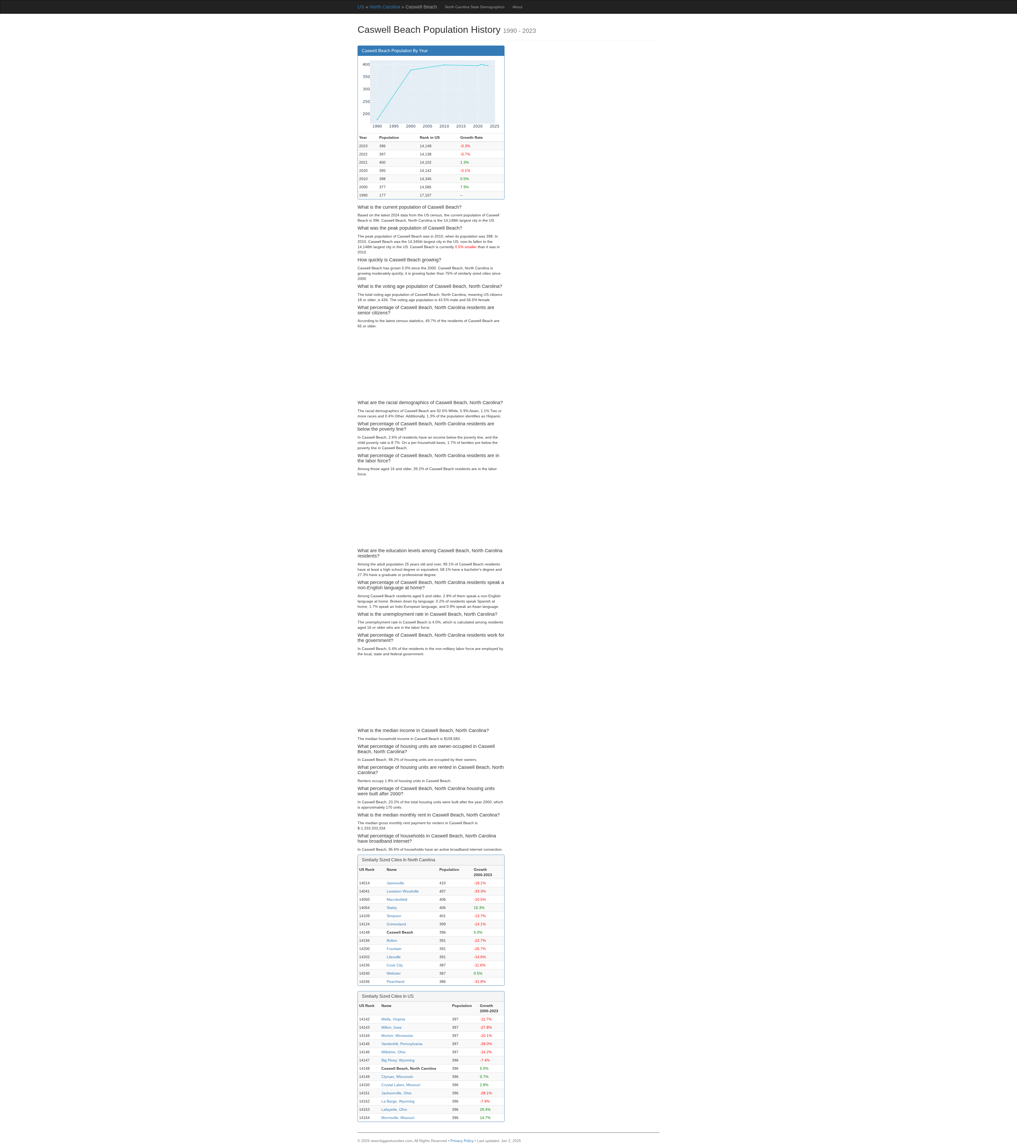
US (361, 7)
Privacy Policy (462, 1141)
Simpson (394, 916)
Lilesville (394, 957)
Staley (392, 908)
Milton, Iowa (391, 1027)
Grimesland (396, 924)
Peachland (395, 981)
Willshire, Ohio (393, 1052)
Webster (394, 973)
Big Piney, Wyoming (397, 1060)
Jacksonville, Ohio (396, 1093)
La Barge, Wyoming (397, 1101)
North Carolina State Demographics (475, 7)
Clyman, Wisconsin (397, 1076)
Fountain (394, 949)
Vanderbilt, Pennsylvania (401, 1044)
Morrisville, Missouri (397, 1118)
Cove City (395, 965)
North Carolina (384, 7)
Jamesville (395, 883)
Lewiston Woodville (403, 891)
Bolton (392, 940)
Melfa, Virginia (393, 1019)
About (517, 7)
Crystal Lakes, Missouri (400, 1085)
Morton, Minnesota (397, 1035)
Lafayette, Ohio (394, 1109)
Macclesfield (397, 899)
